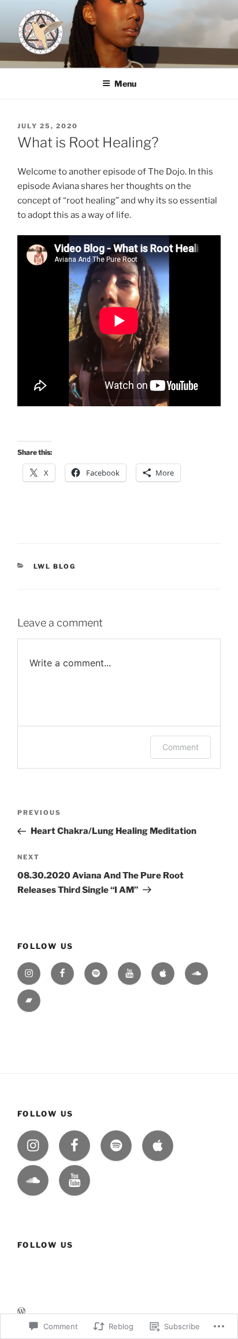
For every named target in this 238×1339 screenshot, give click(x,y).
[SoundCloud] (196, 973)
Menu (125, 83)
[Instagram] (28, 973)
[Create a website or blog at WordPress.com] (21, 1311)
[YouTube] (129, 973)
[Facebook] (62, 973)
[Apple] (162, 973)
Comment (180, 747)
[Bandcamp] (28, 1000)
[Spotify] (95, 973)
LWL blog (55, 566)
